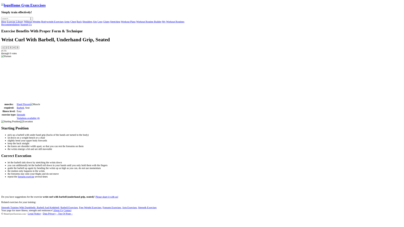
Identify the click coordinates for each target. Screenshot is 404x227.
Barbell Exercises (69, 207)
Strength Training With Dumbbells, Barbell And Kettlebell (30, 207)
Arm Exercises (129, 207)
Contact (67, 210)
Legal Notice (34, 213)
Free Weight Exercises (90, 207)
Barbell (20, 107)
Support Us (26, 24)
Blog (3, 21)
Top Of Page (64, 213)
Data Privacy (49, 213)
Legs (100, 21)
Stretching (115, 21)
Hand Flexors (23, 104)
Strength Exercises (147, 207)
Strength (21, 114)
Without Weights (32, 21)
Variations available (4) (28, 118)
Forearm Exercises (112, 207)
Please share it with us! (106, 196)
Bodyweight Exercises (52, 21)
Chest (73, 21)
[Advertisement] (27, 80)
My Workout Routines (173, 21)
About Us (58, 210)
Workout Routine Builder (148, 21)
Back (79, 21)
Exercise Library (15, 21)
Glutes (106, 21)
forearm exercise (26, 176)
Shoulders (87, 21)
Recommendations (10, 24)
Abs (95, 21)
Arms (67, 21)
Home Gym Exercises (28, 5)
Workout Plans (128, 21)
